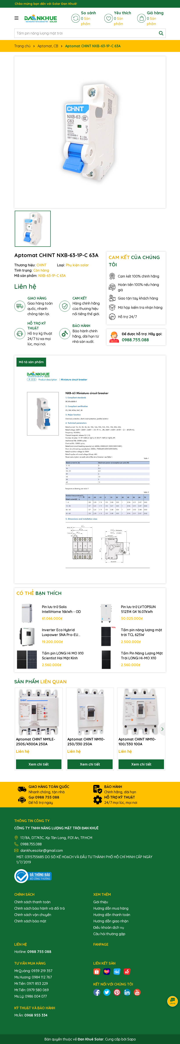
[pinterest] (117, 992)
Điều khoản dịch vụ (108, 927)
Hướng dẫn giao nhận (110, 921)
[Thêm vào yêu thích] (57, 693)
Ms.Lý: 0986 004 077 (30, 996)
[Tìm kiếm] (161, 33)
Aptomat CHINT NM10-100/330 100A (137, 741)
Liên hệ (25, 286)
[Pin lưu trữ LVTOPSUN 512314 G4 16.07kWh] (106, 613)
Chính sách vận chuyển (32, 914)
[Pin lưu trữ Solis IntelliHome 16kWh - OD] (27, 613)
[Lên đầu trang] (171, 1017)
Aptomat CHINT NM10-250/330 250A (86, 741)
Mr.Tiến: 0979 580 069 (31, 990)
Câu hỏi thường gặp (109, 934)
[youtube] (137, 992)
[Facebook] (96, 992)
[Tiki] (117, 971)
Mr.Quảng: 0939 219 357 (33, 971)
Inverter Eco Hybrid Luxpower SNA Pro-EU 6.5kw (60, 632)
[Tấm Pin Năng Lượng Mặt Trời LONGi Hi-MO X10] (106, 659)
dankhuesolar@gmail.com (41, 850)
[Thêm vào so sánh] (57, 701)
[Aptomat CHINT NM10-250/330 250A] (90, 712)
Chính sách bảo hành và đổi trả (39, 908)
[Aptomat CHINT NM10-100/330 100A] (141, 712)
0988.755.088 (135, 339)
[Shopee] (96, 971)
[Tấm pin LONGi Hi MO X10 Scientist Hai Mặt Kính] (27, 659)
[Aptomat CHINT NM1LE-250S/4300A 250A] (39, 712)
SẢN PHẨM (40, 681)
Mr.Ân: (30, 1015)
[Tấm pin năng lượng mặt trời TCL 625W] (106, 636)
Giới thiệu (100, 902)
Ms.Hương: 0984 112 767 (33, 977)
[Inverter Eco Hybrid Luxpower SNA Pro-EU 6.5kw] (27, 636)
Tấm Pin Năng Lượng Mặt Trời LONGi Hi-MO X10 (142, 655)
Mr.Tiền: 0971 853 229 (31, 983)
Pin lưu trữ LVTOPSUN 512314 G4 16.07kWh (138, 609)
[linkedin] (127, 992)
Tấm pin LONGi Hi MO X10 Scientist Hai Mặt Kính (63, 655)
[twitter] (106, 992)
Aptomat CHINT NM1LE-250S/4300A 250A (35, 741)
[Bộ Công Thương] (33, 876)
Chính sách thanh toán (32, 902)
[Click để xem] (90, 132)
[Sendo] (127, 971)
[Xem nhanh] (57, 708)
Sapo (131, 1039)
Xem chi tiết (39, 764)
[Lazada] (106, 971)
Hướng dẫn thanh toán (111, 914)
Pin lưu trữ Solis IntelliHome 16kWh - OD (61, 609)
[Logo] (40, 18)
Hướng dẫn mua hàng (110, 908)
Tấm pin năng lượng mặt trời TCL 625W (141, 632)
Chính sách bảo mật (30, 921)
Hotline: (32, 951)
